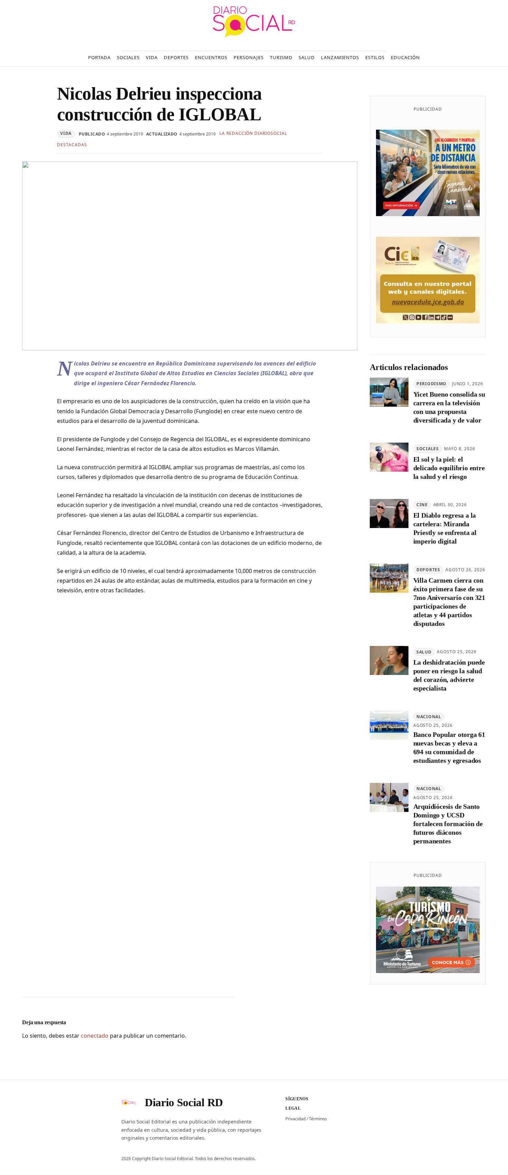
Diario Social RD (184, 1102)
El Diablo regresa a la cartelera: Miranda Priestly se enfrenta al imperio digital (445, 528)
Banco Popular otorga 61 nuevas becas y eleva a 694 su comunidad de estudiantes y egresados (449, 747)
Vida (66, 133)
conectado (95, 1035)
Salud (424, 652)
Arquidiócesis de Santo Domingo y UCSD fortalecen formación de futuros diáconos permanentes (448, 824)
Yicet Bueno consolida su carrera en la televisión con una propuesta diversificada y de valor (449, 407)
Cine (422, 505)
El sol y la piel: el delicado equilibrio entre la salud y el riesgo (449, 467)
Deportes (428, 570)
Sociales (427, 449)
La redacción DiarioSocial (253, 133)
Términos (318, 1119)
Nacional (428, 717)
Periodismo (431, 384)
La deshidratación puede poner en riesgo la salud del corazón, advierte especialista (449, 675)
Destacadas (72, 145)
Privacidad (295, 1119)
